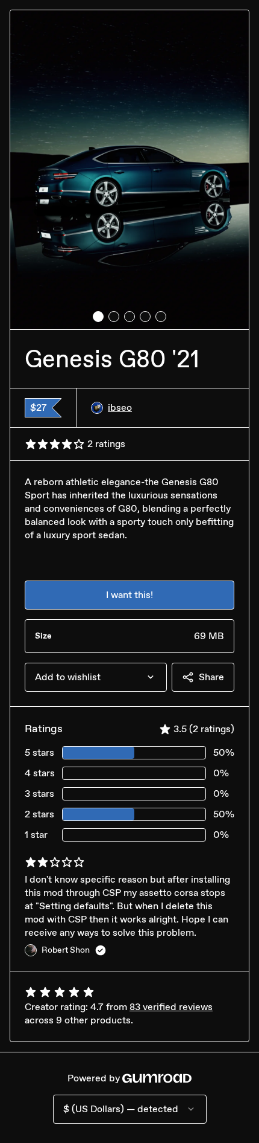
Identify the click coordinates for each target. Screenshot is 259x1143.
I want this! (129, 594)
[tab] (98, 316)
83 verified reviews (171, 1007)
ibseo (120, 407)
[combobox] (96, 677)
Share (211, 677)
